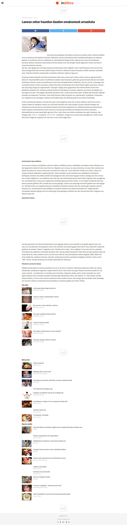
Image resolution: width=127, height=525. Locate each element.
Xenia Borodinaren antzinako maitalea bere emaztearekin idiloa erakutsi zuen (57, 427)
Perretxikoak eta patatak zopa (42, 389)
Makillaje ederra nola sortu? (42, 372)
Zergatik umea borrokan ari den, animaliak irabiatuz (49, 449)
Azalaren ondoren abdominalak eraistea (46, 297)
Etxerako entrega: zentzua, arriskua (44, 340)
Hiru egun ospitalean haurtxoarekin (44, 314)
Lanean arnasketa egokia (41, 322)
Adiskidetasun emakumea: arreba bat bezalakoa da (49, 441)
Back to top (63, 516)
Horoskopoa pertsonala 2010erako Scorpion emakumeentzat (52, 380)
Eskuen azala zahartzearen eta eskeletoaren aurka (49, 458)
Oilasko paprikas (38, 363)
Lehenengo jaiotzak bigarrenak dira (44, 288)
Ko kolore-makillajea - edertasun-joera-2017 (47, 485)
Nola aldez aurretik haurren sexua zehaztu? (47, 331)
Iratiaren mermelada (39, 467)
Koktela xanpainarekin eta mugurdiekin (45, 436)
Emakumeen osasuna (27, 17)
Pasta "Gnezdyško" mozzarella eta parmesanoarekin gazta (51, 494)
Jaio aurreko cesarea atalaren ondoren (45, 305)
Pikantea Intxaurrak (39, 410)
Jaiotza (35, 17)
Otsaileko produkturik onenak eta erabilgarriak (48, 393)
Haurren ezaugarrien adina (41, 477)
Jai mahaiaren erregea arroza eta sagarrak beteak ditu (50, 401)
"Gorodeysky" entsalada (40, 415)
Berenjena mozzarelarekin (41, 472)
